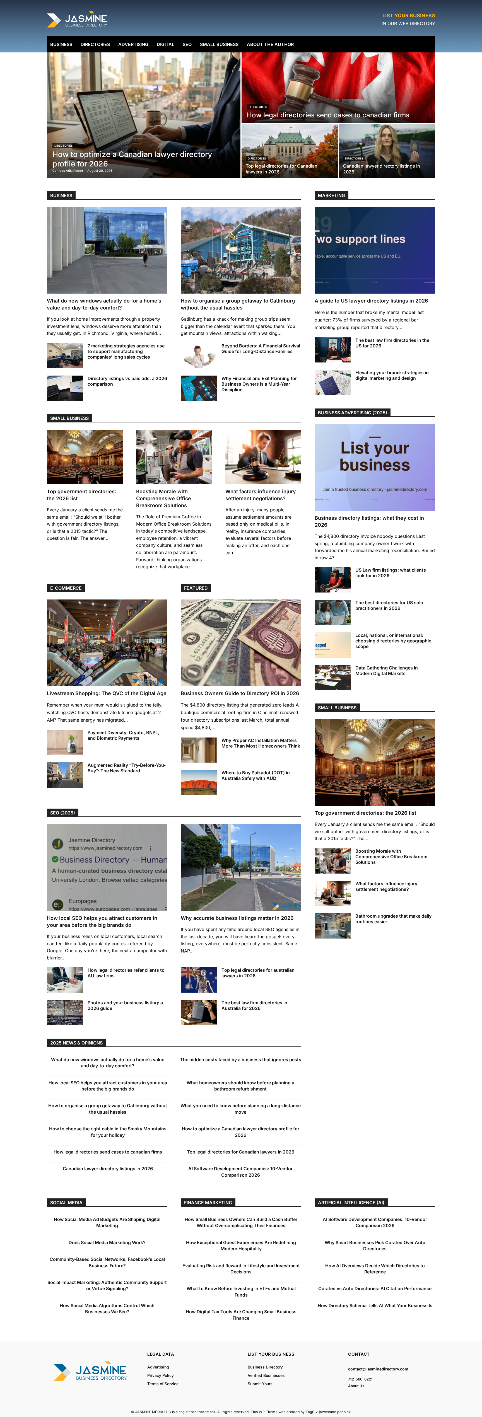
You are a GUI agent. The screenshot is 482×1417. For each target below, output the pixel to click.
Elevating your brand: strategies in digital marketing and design (392, 375)
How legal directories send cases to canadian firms (108, 1152)
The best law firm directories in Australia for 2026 (254, 1005)
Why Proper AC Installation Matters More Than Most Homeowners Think (260, 743)
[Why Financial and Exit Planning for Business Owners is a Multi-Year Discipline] (199, 388)
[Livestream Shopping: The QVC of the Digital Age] (107, 642)
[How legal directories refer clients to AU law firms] (65, 980)
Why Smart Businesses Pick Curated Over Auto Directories (375, 1245)
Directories (63, 145)
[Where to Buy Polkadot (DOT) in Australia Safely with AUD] (199, 782)
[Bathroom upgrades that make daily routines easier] (333, 926)
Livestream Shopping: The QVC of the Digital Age (107, 693)
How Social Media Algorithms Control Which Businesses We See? (107, 1308)
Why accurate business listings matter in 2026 (237, 918)
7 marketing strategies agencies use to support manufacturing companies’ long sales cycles (126, 351)
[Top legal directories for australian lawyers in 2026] (199, 980)
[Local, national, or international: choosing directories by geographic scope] (333, 645)
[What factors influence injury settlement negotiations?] (263, 457)
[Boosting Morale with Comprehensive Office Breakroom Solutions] (174, 457)
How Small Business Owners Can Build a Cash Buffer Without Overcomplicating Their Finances (241, 1222)
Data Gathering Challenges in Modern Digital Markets (386, 670)
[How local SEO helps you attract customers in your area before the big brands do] (107, 867)
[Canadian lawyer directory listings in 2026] (387, 151)
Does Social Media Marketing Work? (107, 1242)
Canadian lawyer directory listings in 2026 (108, 1168)
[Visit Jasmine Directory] (77, 27)
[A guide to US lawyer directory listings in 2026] (375, 250)
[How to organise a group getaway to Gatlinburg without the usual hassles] (241, 250)
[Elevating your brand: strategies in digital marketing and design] (333, 382)
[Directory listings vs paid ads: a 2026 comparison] (65, 388)
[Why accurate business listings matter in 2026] (241, 867)
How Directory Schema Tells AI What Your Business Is (375, 1305)
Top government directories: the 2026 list (365, 813)
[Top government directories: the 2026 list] (85, 457)
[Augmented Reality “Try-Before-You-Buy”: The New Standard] (65, 775)
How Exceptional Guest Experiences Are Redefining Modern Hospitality (241, 1245)
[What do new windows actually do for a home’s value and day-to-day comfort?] (107, 250)
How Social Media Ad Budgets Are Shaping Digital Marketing (107, 1222)
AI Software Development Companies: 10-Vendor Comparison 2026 (375, 1222)
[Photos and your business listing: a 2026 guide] (65, 1012)
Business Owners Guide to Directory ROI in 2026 (240, 693)
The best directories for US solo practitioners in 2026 (389, 605)
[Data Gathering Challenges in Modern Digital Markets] (333, 677)
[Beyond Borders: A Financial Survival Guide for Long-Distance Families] (199, 355)
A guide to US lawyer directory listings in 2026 (371, 301)
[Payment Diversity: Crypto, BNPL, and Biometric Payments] (65, 742)
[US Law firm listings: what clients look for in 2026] (333, 580)
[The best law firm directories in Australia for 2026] (199, 1012)
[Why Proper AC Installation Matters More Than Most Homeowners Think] (199, 750)
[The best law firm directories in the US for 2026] (333, 350)
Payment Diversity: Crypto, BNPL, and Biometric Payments (123, 735)
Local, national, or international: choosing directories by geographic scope (393, 640)
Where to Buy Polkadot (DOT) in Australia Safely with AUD (255, 775)
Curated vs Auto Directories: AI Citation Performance (375, 1288)
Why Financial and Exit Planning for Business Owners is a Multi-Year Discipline (259, 384)
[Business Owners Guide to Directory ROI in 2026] (241, 642)
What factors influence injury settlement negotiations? (386, 886)
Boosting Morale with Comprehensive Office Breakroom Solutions (163, 498)
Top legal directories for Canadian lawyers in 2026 (240, 1152)
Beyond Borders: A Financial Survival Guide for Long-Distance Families (260, 348)
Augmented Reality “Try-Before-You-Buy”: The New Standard (127, 767)
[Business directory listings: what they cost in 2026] (375, 467)
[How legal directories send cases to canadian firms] (338, 87)
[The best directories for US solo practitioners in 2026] (333, 612)
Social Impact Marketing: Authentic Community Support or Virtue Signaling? (107, 1285)
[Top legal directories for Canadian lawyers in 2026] (290, 151)
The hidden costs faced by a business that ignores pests (240, 1059)
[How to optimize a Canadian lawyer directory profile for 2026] (143, 115)
